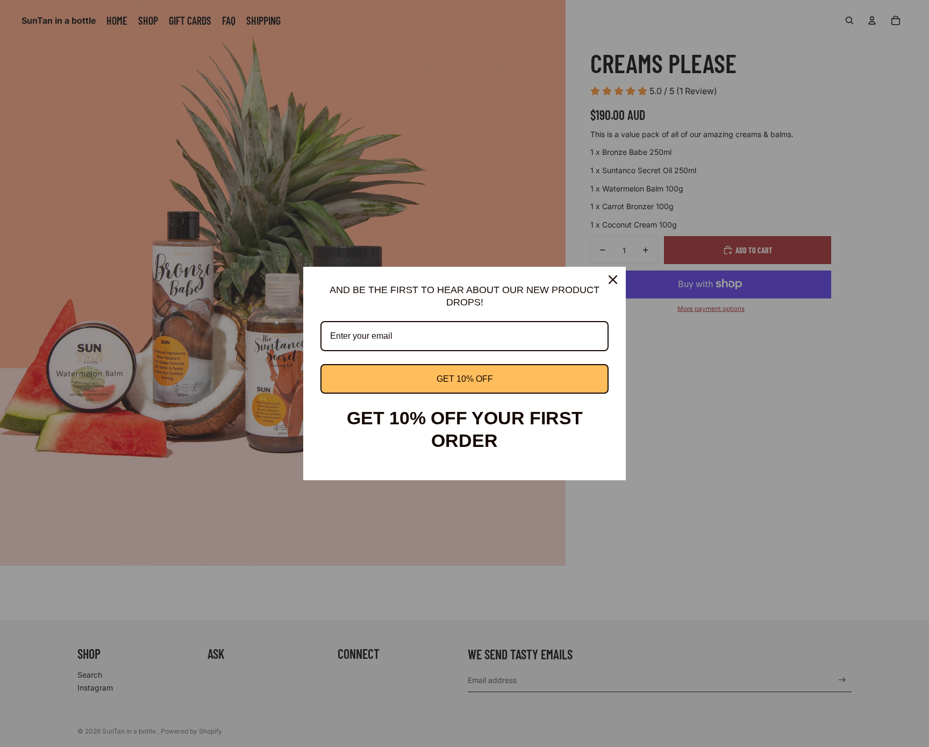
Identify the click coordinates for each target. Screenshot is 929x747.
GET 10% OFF (465, 378)
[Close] (613, 280)
